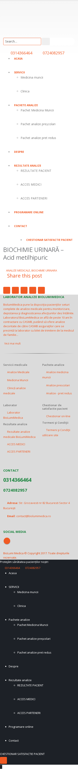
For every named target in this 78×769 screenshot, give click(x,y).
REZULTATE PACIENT (36, 171)
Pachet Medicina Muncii (37, 110)
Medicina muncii (32, 77)
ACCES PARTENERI (34, 198)
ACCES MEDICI (31, 184)
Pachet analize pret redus (38, 138)
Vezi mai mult (12, 343)
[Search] (46, 41)
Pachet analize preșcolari (38, 124)
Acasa (18, 58)
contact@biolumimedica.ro (33, 516)
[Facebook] (3, 760)
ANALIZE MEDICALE (18, 270)
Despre (19, 152)
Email (41, 290)
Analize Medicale (18, 372)
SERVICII (19, 72)
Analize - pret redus (59, 393)
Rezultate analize (27, 165)
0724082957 (53, 52)
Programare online (29, 212)
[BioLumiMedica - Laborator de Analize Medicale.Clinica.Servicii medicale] (15, 17)
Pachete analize (26, 105)
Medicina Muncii (17, 380)
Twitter (15, 290)
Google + (32, 290)
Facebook (6, 290)
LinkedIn (24, 290)
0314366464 (21, 52)
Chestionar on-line (58, 416)
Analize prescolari (58, 385)
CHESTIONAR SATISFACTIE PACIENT (49, 240)
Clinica (25, 91)
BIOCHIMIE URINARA (44, 270)
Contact (20, 226)
